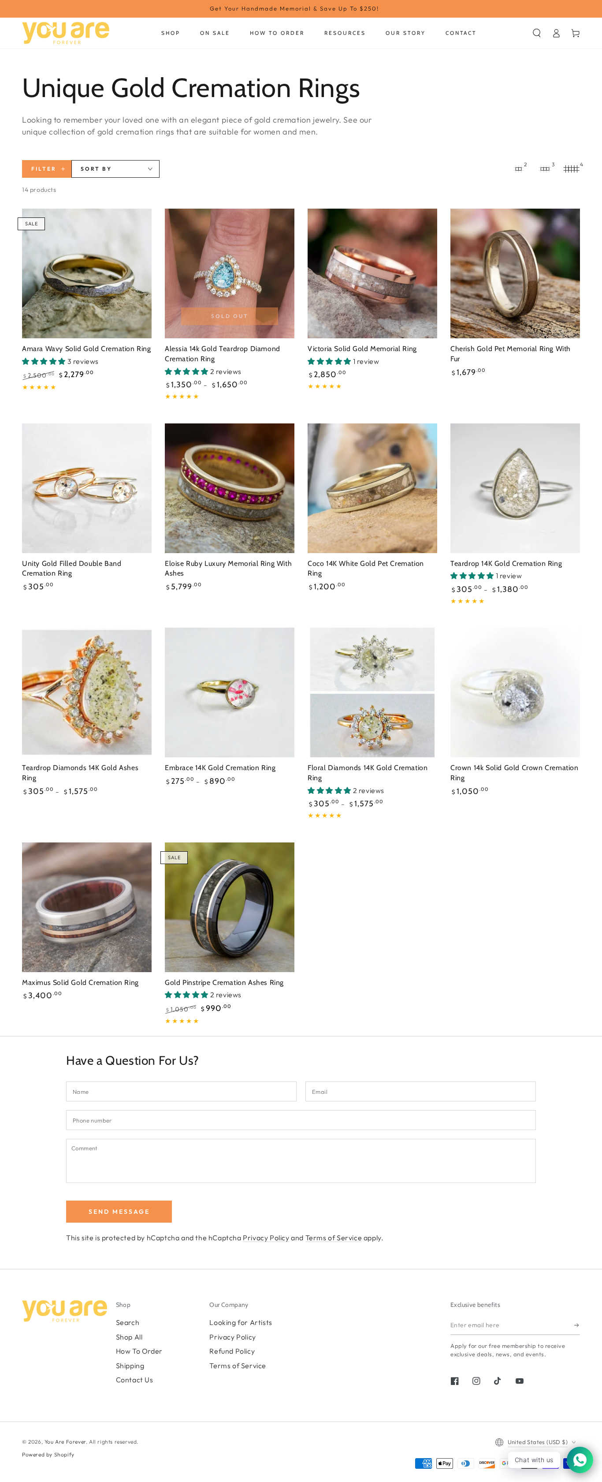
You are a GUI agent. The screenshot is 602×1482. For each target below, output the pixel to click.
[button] (536, 33)
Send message (119, 1212)
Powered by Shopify (48, 1454)
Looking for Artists (240, 1322)
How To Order (139, 1351)
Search (128, 1322)
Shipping (130, 1365)
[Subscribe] (577, 1325)
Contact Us (134, 1379)
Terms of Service (333, 1237)
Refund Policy (232, 1351)
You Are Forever (65, 1441)
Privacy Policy (266, 1237)
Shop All (129, 1336)
